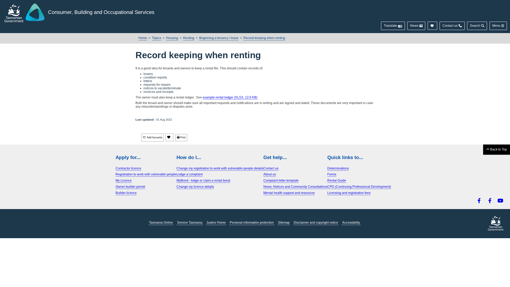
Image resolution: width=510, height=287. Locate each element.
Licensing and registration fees (349, 193)
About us (269, 174)
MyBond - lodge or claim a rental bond (203, 180)
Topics (156, 38)
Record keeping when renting (264, 38)
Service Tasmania (189, 222)
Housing (172, 38)
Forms (331, 174)
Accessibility (351, 222)
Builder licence (126, 193)
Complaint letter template (281, 180)
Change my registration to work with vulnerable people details (220, 168)
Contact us (271, 168)
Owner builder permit (130, 186)
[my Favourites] (169, 137)
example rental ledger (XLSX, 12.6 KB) (230, 97)
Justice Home (216, 222)
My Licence (124, 180)
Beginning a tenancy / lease (218, 38)
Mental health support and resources (289, 193)
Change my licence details (195, 186)
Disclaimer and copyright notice (316, 222)
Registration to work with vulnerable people (146, 174)
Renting (188, 38)
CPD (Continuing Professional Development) (359, 186)
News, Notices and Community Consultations (295, 186)
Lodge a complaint (190, 174)
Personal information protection (252, 222)
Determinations (338, 168)
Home (142, 38)
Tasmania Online (161, 222)
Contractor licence (128, 168)
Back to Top (498, 149)
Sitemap (284, 222)
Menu (496, 25)
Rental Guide (336, 180)
